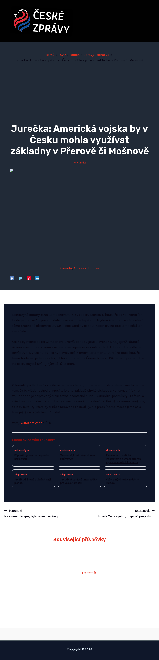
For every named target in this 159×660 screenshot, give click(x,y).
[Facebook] (12, 278)
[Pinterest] (29, 278)
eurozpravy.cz (31, 423)
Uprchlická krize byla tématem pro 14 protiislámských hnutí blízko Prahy (114, 594)
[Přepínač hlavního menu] (150, 21)
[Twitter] (20, 278)
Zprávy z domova (86, 268)
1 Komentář (89, 572)
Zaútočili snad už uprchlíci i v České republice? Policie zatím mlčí (111, 559)
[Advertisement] (79, 92)
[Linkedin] (37, 278)
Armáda (66, 268)
